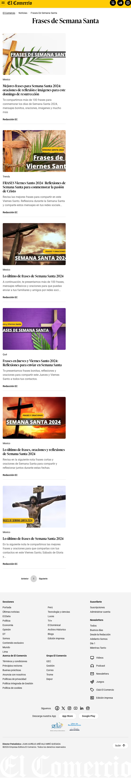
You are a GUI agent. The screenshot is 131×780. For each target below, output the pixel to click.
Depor (49, 679)
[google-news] (88, 708)
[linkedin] (82, 708)
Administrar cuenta (100, 611)
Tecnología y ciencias (59, 611)
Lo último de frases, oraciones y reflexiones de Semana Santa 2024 (34, 451)
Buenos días (96, 630)
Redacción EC (10, 119)
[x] (63, 708)
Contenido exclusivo (13, 643)
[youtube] (76, 708)
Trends (6, 176)
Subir (118, 745)
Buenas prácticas (12, 670)
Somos (6, 638)
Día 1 (92, 643)
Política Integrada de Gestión (18, 683)
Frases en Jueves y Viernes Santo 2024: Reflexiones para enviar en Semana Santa (32, 362)
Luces (51, 616)
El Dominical (54, 625)
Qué (5, 354)
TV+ (50, 620)
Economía (8, 625)
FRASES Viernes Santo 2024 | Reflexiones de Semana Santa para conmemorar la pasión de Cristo (34, 186)
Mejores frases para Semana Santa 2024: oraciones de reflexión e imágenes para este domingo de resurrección (34, 89)
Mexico (6, 79)
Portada (7, 607)
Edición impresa (56, 638)
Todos (93, 625)
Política (6, 620)
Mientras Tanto (98, 647)
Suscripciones (97, 607)
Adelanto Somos (98, 639)
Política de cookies (12, 688)
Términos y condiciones (15, 661)
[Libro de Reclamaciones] (74, 726)
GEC (48, 661)
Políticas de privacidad (14, 679)
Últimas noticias (11, 611)
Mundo (6, 647)
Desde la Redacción (100, 634)
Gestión (50, 665)
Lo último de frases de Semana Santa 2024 (33, 275)
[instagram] (69, 708)
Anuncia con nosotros (14, 674)
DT (4, 634)
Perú (50, 607)
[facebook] (57, 708)
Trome (49, 674)
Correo (50, 670)
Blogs (51, 634)
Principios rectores (12, 665)
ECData (7, 616)
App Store (67, 716)
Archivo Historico (57, 629)
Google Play (88, 716)
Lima (5, 651)
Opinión (7, 629)
